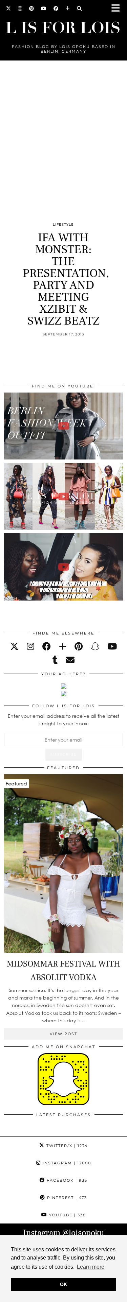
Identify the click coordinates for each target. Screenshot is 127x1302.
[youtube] (112, 646)
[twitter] (14, 646)
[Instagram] (20, 8)
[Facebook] (56, 8)
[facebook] (46, 646)
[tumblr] (55, 660)
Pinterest (66, 1197)
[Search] (79, 8)
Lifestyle (63, 224)
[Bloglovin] (67, 8)
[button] (118, 8)
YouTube (66, 1215)
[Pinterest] (31, 8)
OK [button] (63, 1284)
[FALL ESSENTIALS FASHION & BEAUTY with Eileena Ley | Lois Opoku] (63, 566)
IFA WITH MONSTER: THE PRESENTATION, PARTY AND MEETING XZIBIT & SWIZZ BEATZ (66, 279)
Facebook (66, 1180)
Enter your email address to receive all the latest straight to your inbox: (63, 719)
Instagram (66, 1163)
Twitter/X (66, 1145)
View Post (63, 1033)
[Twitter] (8, 8)
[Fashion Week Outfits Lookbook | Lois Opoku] (63, 496)
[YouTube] (44, 8)
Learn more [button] (90, 1267)
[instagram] (30, 646)
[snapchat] (95, 646)
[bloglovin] (62, 646)
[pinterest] (79, 646)
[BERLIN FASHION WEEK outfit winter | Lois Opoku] (63, 426)
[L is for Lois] (63, 24)
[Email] (70, 660)
